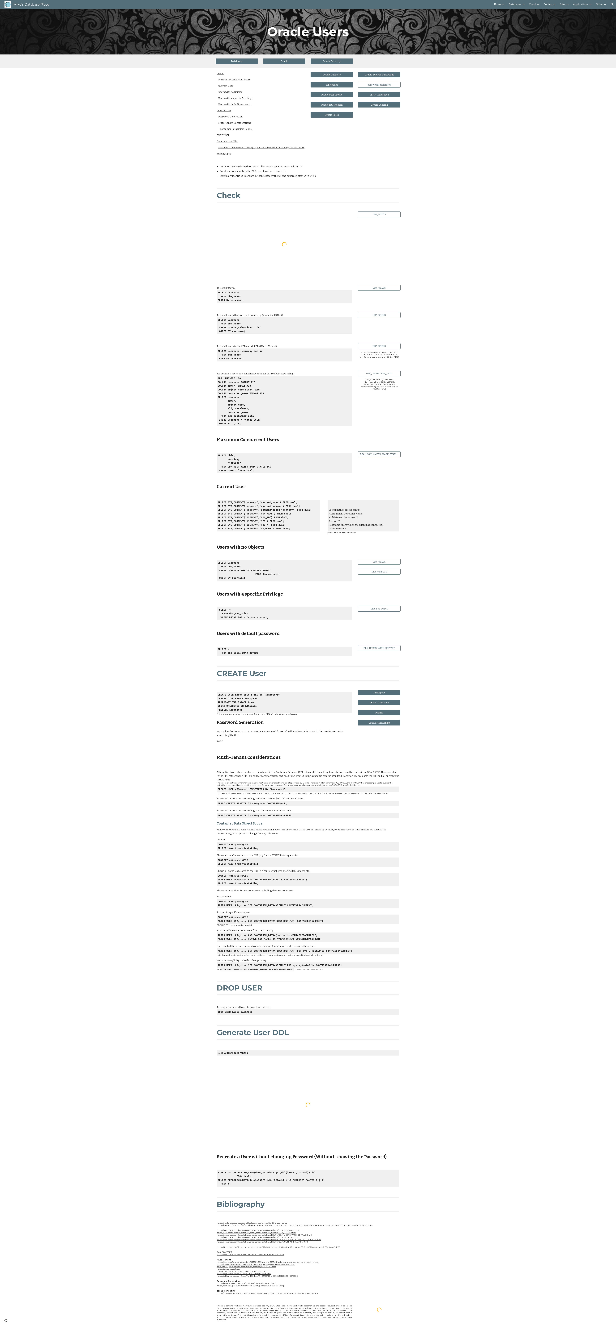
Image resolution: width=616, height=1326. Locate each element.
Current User (225, 85)
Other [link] (599, 4)
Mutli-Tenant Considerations (234, 122)
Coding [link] (548, 4)
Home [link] (497, 4)
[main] (308, 32)
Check (220, 73)
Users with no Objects (230, 92)
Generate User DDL (227, 141)
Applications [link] (580, 4)
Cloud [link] (532, 4)
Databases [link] (515, 4)
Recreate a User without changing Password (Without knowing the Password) (261, 147)
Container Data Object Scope (236, 129)
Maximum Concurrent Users (234, 79)
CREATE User (224, 110)
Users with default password (234, 104)
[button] (612, 4)
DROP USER (223, 135)
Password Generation (230, 116)
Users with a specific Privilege (235, 98)
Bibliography (224, 153)
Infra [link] (562, 4)
